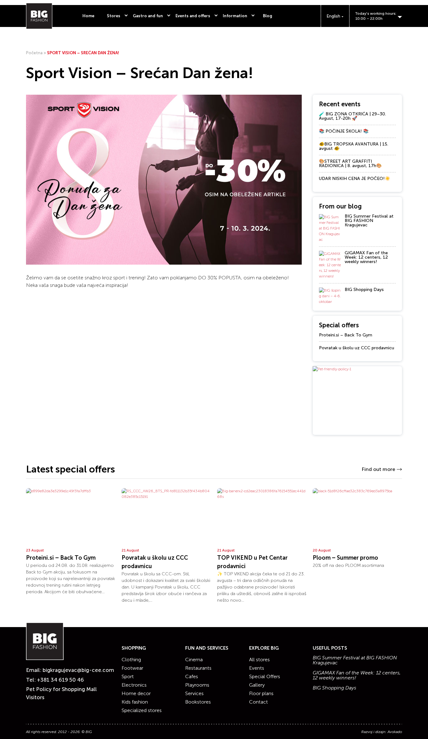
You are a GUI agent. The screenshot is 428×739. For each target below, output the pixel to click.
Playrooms (197, 685)
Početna (34, 52)
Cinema (194, 659)
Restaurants (198, 668)
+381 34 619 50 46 (60, 680)
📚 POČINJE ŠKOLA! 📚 (343, 131)
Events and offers (192, 15)
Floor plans (261, 693)
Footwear (132, 668)
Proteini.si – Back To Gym (345, 335)
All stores (259, 659)
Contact (258, 702)
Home (88, 15)
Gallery (257, 685)
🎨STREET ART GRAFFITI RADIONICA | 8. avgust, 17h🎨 (350, 163)
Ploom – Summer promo (345, 557)
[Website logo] (39, 16)
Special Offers (264, 676)
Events (256, 668)
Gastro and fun (148, 15)
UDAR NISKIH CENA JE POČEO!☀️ (354, 178)
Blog (267, 15)
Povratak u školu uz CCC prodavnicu (356, 348)
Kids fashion (135, 702)
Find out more (378, 469)
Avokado (395, 732)
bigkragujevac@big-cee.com (78, 670)
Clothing (131, 659)
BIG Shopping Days (364, 289)
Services (194, 693)
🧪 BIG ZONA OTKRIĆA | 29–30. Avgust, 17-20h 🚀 (352, 116)
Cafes (191, 676)
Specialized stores (142, 710)
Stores (113, 15)
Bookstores (198, 702)
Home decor (136, 693)
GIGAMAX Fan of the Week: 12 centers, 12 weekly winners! (366, 257)
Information (235, 15)
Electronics (134, 685)
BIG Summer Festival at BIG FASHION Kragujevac (369, 221)
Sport (128, 676)
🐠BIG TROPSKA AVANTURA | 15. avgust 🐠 (353, 146)
